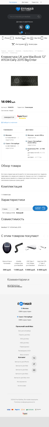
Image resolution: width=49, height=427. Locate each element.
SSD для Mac (24, 339)
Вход (28, 33)
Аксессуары (33, 44)
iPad (45, 38)
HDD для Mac (24, 342)
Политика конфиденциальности (24, 402)
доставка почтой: (33, 152)
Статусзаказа (38, 208)
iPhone (7, 38)
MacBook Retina (28, 51)
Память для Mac (24, 335)
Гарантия (35, 2)
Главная (3, 51)
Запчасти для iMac (21, 373)
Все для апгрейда (24, 331)
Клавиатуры (13, 53)
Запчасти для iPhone (22, 361)
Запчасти (11, 51)
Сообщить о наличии (10, 122)
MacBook (18, 38)
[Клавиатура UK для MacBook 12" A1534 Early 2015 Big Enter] (24, 81)
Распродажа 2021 (24, 350)
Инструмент (20, 44)
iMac (28, 38)
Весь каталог (24, 354)
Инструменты (22, 381)
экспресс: (31, 157)
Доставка (25, 2)
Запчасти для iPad (22, 365)
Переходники (24, 346)
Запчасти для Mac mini (22, 377)
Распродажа (13, 2)
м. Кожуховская (11, 137)
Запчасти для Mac (22, 369)
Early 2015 (5, 53)
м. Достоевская (11, 146)
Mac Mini (37, 38)
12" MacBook (39, 51)
